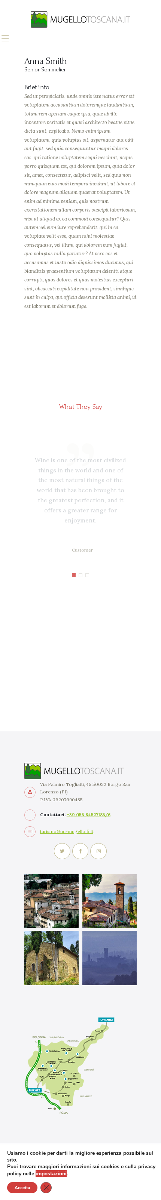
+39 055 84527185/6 (88, 814)
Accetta (22, 1188)
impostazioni (51, 1173)
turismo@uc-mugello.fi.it (66, 831)
